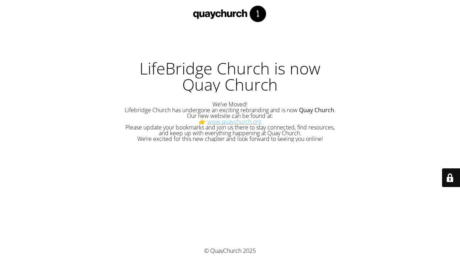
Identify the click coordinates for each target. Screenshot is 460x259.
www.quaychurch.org (234, 122)
